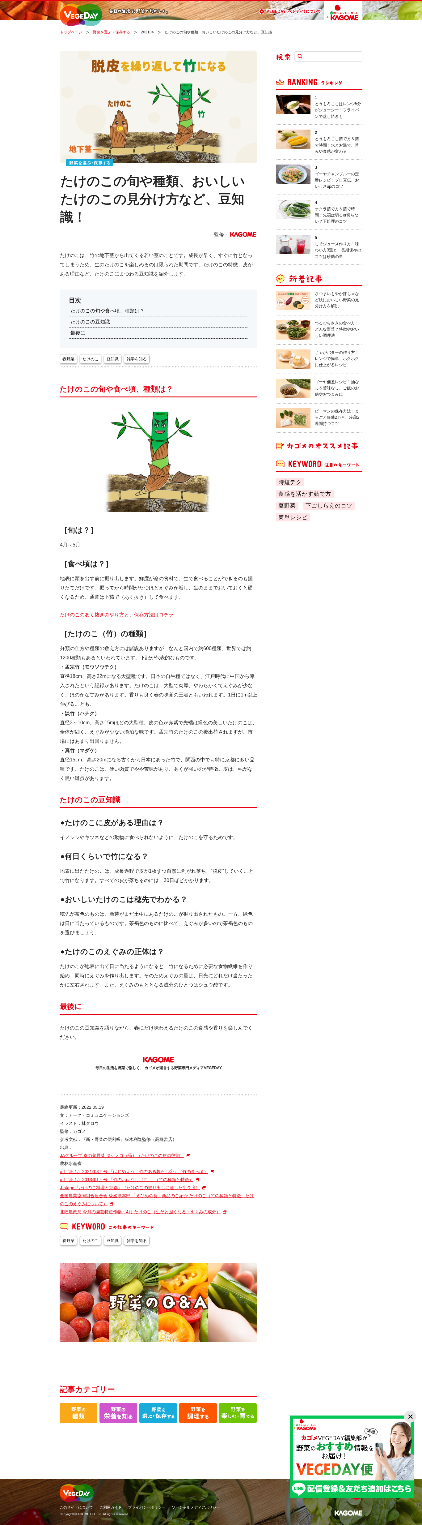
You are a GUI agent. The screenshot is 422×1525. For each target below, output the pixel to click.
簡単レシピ (293, 517)
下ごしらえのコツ (329, 506)
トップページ (71, 32)
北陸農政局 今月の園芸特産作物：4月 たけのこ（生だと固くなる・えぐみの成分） (140, 1211)
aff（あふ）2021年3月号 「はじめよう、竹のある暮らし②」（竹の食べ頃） (134, 1171)
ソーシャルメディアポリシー (196, 1507)
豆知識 (113, 359)
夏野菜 (287, 506)
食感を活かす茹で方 (304, 494)
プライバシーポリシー (146, 1507)
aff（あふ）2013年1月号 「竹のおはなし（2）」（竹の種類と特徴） (126, 1179)
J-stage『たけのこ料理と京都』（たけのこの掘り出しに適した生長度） (130, 1187)
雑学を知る (137, 359)
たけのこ (90, 359)
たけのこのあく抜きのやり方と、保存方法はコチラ (117, 614)
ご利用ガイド (110, 1507)
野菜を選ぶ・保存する (111, 32)
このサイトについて (76, 1507)
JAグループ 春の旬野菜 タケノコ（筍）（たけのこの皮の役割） (122, 1155)
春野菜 (68, 359)
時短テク (290, 482)
